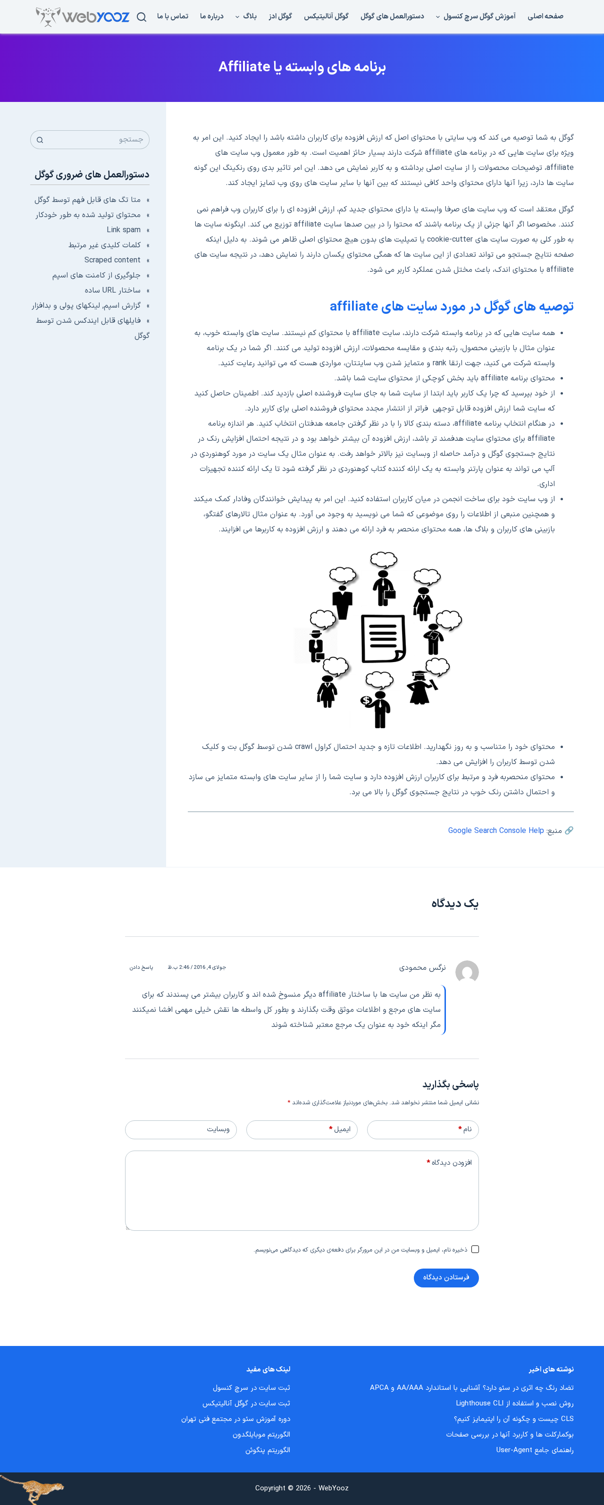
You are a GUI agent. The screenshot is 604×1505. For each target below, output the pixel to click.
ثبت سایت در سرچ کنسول (251, 1388)
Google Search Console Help (496, 831)
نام (465, 1129)
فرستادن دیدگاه (446, 1277)
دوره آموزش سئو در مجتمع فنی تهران (235, 1419)
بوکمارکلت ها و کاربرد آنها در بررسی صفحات (510, 1434)
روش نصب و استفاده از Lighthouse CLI (515, 1403)
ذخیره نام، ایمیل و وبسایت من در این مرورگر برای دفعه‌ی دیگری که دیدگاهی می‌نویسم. (360, 1250)
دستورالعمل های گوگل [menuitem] (392, 16)
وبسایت (218, 1129)
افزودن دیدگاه (449, 1163)
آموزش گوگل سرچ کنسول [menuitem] (480, 16)
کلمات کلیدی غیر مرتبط (104, 245)
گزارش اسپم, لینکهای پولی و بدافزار (86, 305)
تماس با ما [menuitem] (172, 16)
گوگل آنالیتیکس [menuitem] (326, 16)
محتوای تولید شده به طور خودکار (88, 215)
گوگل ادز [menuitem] (280, 16)
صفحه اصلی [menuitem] (545, 16)
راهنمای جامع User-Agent (535, 1450)
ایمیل (340, 1129)
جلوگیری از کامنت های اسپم (96, 275)
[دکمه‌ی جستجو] (39, 139)
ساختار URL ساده (113, 290)
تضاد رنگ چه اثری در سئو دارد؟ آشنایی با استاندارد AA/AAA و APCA (472, 1388)
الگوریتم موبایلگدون (261, 1434)
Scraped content (112, 260)
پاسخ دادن (141, 968)
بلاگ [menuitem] (250, 16)
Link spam (124, 230)
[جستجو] (141, 17)
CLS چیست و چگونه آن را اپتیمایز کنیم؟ (514, 1419)
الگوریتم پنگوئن (267, 1450)
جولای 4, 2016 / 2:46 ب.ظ (197, 968)
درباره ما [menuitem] (212, 16)
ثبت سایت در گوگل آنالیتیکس (246, 1403)
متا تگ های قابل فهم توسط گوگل (87, 200)
